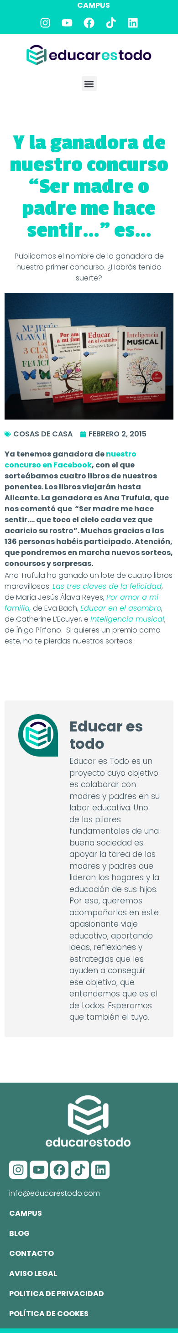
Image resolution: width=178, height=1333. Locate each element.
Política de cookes (49, 1313)
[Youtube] (67, 23)
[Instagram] (45, 23)
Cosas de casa (43, 434)
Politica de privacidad (56, 1293)
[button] (89, 83)
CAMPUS (93, 5)
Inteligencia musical (127, 619)
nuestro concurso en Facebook (70, 459)
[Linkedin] (133, 23)
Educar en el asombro (120, 608)
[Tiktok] (111, 23)
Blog (19, 1233)
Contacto (31, 1253)
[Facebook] (89, 23)
